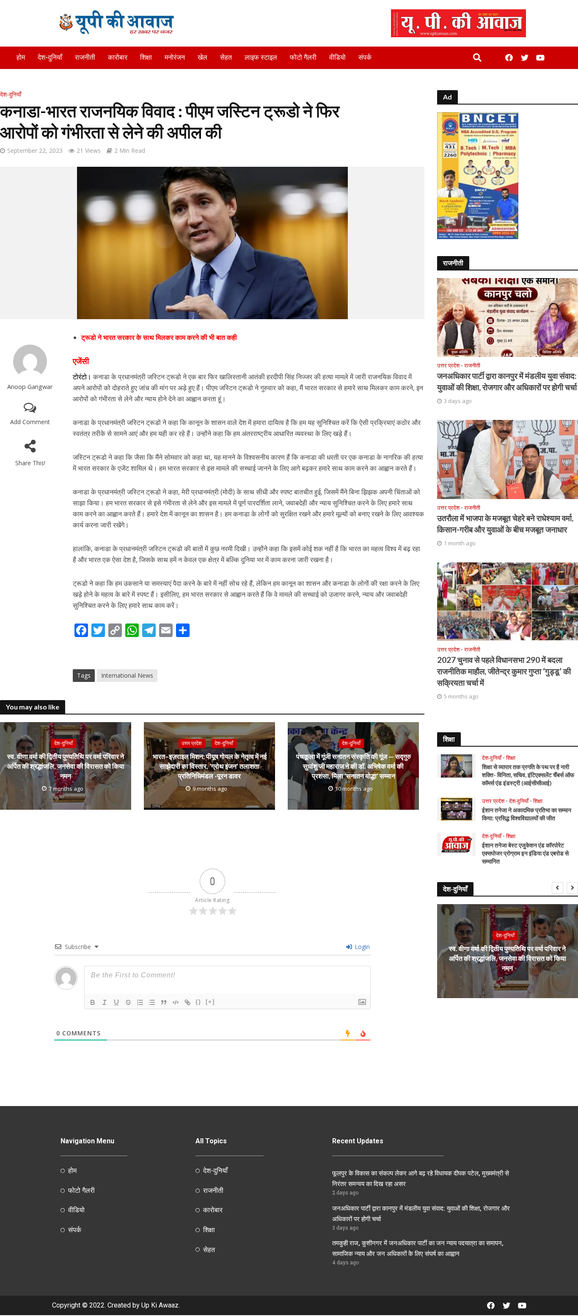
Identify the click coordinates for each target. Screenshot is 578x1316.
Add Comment (30, 422)
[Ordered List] (140, 1002)
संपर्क (365, 57)
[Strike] (128, 1002)
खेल (202, 57)
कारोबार (117, 57)
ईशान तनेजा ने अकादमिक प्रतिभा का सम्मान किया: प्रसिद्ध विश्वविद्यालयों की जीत (526, 814)
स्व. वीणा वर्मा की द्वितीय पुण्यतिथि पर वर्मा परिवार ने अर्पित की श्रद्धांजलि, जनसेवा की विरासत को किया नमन (65, 766)
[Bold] (93, 1002)
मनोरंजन (175, 57)
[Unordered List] (152, 1002)
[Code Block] (176, 1002)
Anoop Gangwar (30, 387)
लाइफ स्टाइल (261, 57)
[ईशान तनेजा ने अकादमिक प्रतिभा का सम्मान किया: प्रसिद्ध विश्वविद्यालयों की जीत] (456, 808)
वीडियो (337, 57)
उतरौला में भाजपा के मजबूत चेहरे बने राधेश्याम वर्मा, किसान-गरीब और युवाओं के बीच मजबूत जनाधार (505, 523)
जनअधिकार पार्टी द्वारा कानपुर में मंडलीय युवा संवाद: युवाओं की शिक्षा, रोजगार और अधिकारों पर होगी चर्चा (507, 381)
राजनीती (85, 57)
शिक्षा (146, 57)
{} (198, 1002)
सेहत (226, 57)
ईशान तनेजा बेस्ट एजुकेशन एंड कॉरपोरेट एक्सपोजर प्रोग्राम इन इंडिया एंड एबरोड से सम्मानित (525, 853)
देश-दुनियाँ (50, 57)
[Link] (187, 1002)
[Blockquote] (164, 1002)
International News (127, 675)
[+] (210, 1002)
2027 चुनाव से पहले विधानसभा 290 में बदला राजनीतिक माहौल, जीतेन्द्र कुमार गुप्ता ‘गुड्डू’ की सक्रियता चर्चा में (504, 671)
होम (21, 57)
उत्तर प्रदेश (192, 743)
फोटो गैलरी (303, 57)
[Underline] (116, 1002)
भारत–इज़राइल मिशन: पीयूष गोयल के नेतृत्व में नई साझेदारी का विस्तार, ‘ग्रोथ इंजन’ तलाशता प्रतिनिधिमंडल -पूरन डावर (210, 766)
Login (361, 947)
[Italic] (104, 1002)
